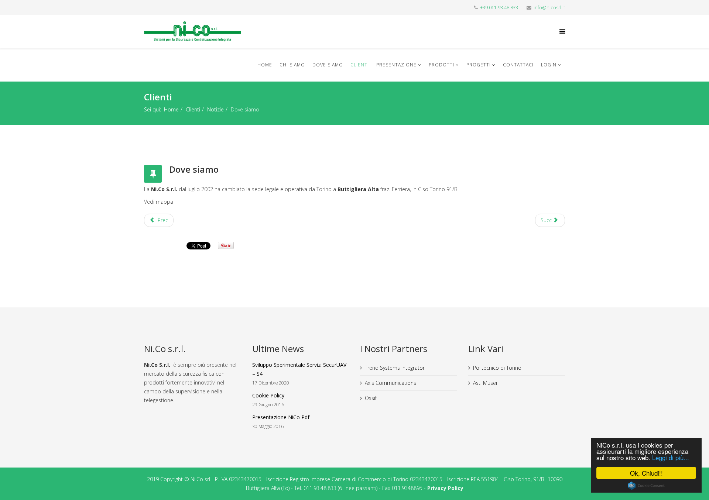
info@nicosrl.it (549, 7)
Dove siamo (327, 65)
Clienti (359, 65)
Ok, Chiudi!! (646, 472)
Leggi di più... (670, 457)
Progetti (478, 65)
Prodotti (441, 65)
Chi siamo (292, 65)
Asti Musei (485, 382)
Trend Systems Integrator (395, 367)
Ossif (371, 397)
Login (548, 65)
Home (264, 65)
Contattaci (518, 65)
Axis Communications (390, 382)
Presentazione (396, 65)
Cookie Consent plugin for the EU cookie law (646, 486)
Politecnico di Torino (497, 367)
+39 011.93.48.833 (499, 7)
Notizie (215, 109)
